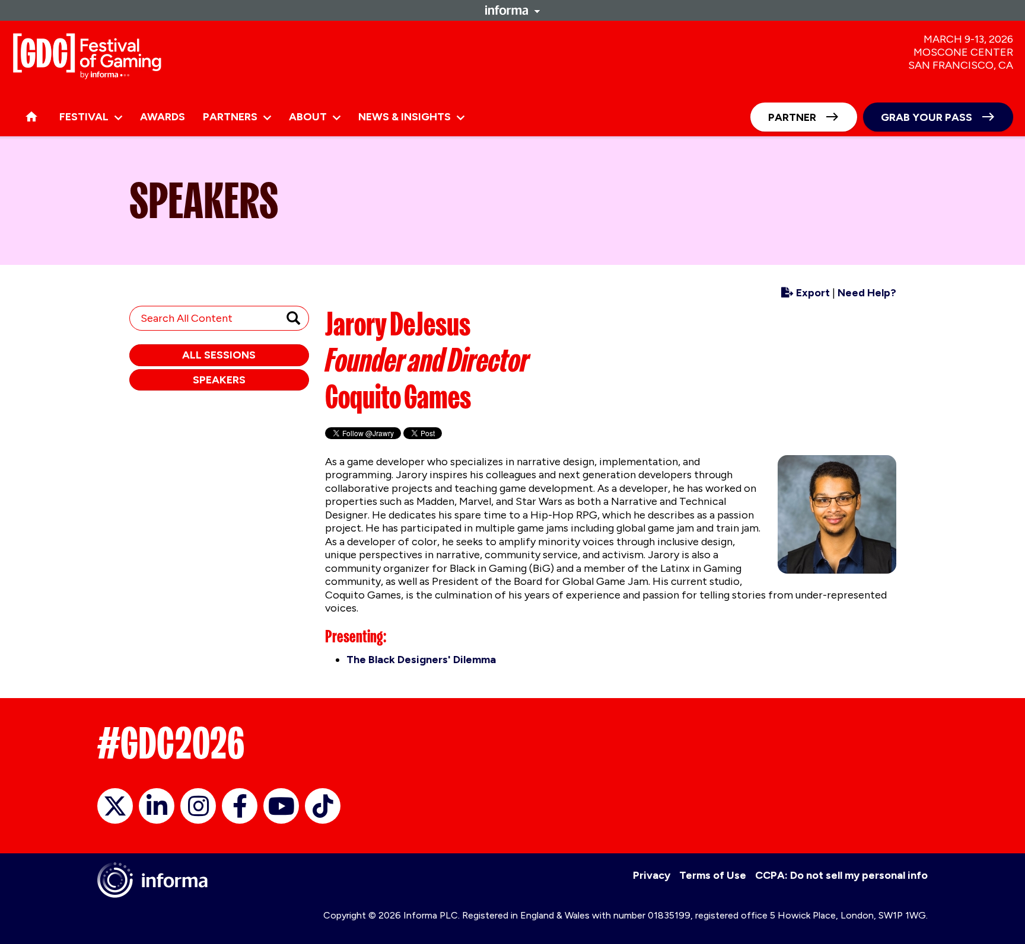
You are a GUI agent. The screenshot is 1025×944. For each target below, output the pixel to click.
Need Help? (867, 292)
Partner (792, 117)
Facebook (239, 806)
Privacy (651, 875)
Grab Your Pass (926, 117)
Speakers (219, 379)
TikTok (322, 806)
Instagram (198, 806)
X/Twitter (115, 806)
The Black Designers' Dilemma (421, 659)
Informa (512, 10)
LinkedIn (156, 806)
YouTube (281, 806)
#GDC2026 (170, 743)
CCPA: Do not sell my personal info (841, 875)
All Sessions (219, 354)
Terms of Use (712, 875)
